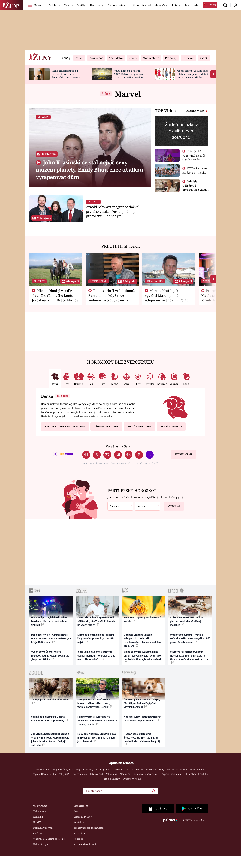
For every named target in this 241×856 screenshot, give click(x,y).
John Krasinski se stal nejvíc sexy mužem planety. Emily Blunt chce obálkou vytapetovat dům (89, 170)
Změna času (118, 769)
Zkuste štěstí (183, 454)
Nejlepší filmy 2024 (63, 769)
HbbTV (37, 822)
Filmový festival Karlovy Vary (149, 5)
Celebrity (54, 5)
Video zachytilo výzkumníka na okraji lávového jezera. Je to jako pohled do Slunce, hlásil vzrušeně (142, 655)
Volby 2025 (64, 774)
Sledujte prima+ (117, 5)
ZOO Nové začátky (177, 769)
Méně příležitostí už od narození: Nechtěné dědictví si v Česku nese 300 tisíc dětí (67, 75)
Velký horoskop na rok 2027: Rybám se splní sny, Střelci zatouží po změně (129, 74)
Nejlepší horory (84, 769)
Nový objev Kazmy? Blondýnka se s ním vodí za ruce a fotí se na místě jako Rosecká (96, 738)
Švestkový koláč (132, 778)
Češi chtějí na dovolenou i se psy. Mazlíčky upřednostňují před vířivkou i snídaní (142, 703)
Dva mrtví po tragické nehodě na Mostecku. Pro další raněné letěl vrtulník (49, 621)
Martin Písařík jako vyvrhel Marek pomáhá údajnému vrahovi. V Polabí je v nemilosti (167, 297)
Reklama (38, 816)
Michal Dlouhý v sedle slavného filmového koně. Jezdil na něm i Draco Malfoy (55, 295)
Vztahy (68, 5)
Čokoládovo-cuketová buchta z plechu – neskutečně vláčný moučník (187, 621)
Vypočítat (174, 506)
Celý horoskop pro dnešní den (65, 426)
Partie (130, 769)
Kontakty (79, 822)
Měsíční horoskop (139, 426)
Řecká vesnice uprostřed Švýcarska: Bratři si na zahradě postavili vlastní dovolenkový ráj (142, 738)
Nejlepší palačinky (110, 778)
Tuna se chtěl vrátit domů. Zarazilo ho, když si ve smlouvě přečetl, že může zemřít (111, 297)
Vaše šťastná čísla (118, 446)
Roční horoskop (171, 426)
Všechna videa (195, 111)
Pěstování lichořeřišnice (146, 774)
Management (81, 805)
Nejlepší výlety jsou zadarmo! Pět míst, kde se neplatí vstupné (142, 718)
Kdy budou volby (155, 769)
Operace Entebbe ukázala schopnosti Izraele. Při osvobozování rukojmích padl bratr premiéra (143, 640)
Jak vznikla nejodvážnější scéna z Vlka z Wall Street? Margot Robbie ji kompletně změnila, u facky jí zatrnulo (50, 740)
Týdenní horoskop (106, 426)
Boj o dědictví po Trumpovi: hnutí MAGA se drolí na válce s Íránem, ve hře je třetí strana (51, 638)
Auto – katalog (197, 769)
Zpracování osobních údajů (88, 827)
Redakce (78, 838)
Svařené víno (80, 774)
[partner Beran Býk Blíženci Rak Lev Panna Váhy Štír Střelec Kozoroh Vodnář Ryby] (147, 506)
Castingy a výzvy (83, 816)
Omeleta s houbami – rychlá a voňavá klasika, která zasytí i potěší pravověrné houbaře (190, 638)
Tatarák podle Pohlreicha (103, 774)
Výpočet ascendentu (172, 774)
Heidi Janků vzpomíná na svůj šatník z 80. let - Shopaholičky (193, 157)
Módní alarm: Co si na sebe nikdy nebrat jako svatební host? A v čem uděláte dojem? (192, 75)
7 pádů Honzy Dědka (44, 774)
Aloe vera (125, 774)
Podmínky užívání (43, 827)
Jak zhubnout (43, 769)
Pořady (176, 5)
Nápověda (79, 833)
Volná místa (39, 811)
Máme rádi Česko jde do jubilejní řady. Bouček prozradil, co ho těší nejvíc (95, 638)
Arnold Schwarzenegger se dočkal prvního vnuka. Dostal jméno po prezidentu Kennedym (113, 211)
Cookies (37, 833)
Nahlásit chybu (41, 844)
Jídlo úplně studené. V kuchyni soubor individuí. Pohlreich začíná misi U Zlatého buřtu (96, 655)
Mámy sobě (192, 5)
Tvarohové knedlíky (197, 774)
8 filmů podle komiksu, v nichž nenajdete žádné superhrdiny (48, 718)
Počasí (139, 769)
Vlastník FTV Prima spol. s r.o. (49, 838)
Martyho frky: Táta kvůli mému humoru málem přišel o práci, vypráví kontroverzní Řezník (94, 703)
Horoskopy (96, 5)
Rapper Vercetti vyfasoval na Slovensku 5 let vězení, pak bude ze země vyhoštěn (97, 720)
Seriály (81, 5)
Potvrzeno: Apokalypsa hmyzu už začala (142, 619)
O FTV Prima (40, 805)
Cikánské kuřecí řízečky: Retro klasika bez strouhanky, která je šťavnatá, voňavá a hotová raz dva (189, 655)
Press (76, 811)
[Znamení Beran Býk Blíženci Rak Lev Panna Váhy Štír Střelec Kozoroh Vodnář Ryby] (120, 506)
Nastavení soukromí (85, 844)
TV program (102, 769)
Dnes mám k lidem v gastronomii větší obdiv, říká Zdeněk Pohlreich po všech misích (96, 621)
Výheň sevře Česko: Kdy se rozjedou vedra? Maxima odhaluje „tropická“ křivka (50, 655)
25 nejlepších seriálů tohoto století (50, 699)
